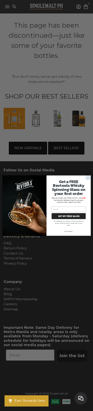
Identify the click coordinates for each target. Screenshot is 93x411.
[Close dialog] (88, 178)
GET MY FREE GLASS (68, 216)
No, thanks (68, 231)
